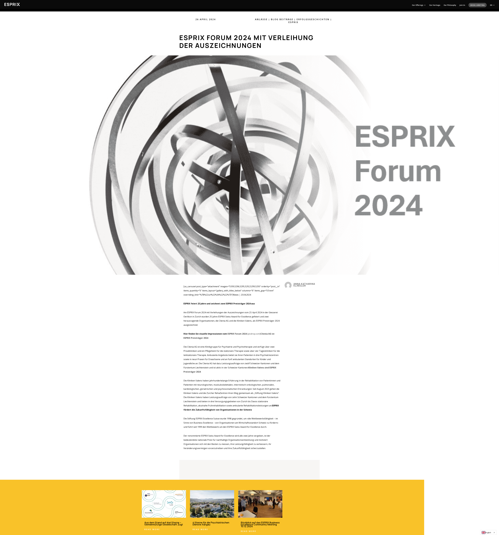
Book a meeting (477, 5)
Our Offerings (417, 5)
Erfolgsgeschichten (313, 19)
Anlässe (261, 19)
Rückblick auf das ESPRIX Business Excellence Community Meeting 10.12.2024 (260, 524)
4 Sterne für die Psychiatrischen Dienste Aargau (211, 523)
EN (491, 5)
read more (152, 529)
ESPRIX (293, 22)
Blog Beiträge (282, 19)
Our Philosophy (450, 5)
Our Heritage (434, 5)
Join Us (462, 5)
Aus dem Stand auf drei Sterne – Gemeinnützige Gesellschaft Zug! (163, 523)
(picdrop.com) (244, 333)
